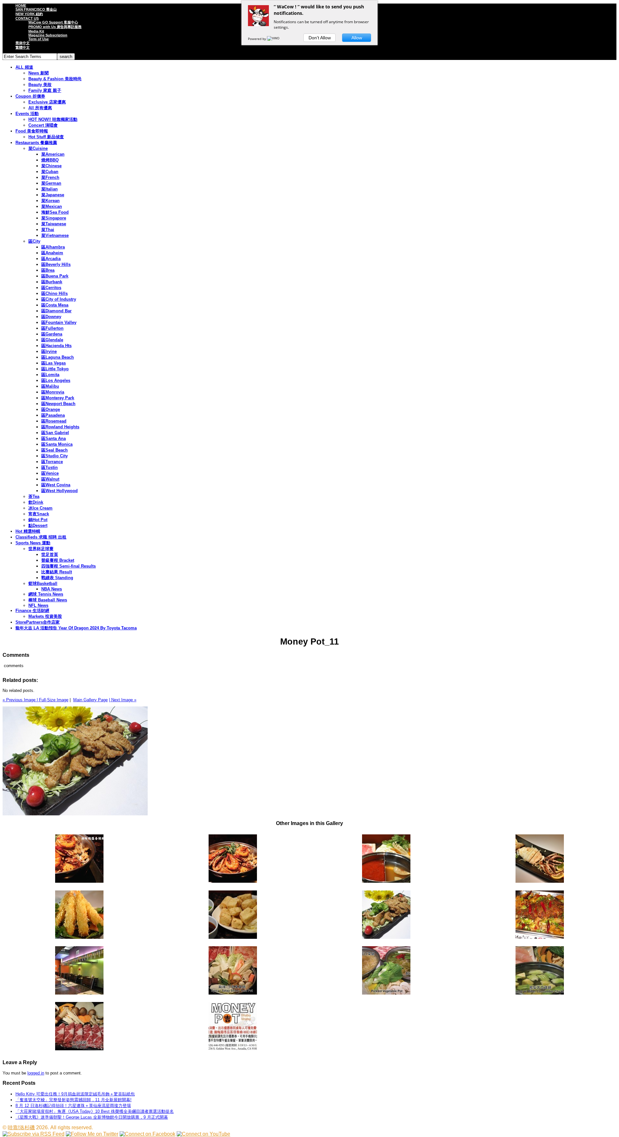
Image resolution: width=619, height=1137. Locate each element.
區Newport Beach (58, 403)
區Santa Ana (53, 438)
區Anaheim (52, 252)
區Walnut (50, 479)
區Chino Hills (54, 293)
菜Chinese (51, 165)
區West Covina (55, 484)
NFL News (38, 605)
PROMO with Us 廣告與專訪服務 (55, 27)
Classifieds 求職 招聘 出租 (40, 537)
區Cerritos (51, 287)
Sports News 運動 (32, 542)
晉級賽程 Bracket (57, 560)
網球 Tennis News (45, 594)
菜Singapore (53, 218)
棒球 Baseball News (47, 600)
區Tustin (49, 467)
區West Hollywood (59, 490)
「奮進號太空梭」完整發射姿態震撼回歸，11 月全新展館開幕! (73, 1099)
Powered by (257, 38)
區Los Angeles (55, 380)
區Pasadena (53, 415)
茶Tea (33, 496)
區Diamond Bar (56, 310)
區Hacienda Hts (56, 345)
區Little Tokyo (55, 368)
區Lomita (50, 374)
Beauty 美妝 (40, 84)
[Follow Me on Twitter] (92, 1134)
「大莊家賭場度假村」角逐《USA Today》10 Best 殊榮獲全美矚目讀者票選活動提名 (94, 1111)
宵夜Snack (38, 513)
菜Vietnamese (55, 235)
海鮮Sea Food (55, 212)
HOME (20, 5)
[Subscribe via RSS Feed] (33, 1134)
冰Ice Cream (40, 508)
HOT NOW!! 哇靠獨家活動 (52, 119)
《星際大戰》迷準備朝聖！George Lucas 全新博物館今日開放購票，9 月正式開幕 (91, 1117)
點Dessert (37, 525)
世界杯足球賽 (41, 548)
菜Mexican (51, 206)
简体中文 (22, 43)
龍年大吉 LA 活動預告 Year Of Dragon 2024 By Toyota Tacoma (76, 628)
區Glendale (52, 339)
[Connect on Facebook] (147, 1134)
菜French (50, 177)
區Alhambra (53, 247)
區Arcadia (51, 258)
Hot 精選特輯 (27, 531)
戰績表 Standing (57, 577)
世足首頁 (49, 554)
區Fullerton (52, 328)
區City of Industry (58, 299)
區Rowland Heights (60, 426)
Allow (356, 37)
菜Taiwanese (53, 223)
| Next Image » (122, 699)
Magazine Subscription (47, 35)
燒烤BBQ (50, 160)
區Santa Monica (57, 444)
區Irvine (49, 351)
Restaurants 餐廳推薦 (36, 142)
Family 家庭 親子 (44, 90)
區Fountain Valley (58, 322)
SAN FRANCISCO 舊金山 (36, 9)
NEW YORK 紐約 (29, 14)
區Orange (50, 409)
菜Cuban (49, 171)
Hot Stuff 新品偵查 (46, 136)
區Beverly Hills (56, 264)
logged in (35, 1073)
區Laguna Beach (57, 357)
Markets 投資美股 (45, 616)
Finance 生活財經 (32, 610)
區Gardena (51, 334)
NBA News (51, 589)
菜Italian (49, 189)
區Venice (50, 473)
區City (34, 241)
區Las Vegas (53, 363)
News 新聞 (38, 73)
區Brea (47, 270)
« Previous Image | (21, 699)
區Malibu (50, 386)
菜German (51, 183)
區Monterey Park (57, 397)
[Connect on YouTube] (203, 1134)
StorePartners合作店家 (37, 622)
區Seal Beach (54, 450)
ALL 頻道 (24, 67)
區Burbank (51, 281)
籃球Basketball (42, 583)
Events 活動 (27, 113)
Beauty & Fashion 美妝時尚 (55, 78)
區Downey (51, 316)
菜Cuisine (38, 148)
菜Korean (50, 200)
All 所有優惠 (40, 107)
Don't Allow (320, 37)
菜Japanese (52, 194)
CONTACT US (27, 18)
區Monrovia (52, 392)
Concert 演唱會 (43, 125)
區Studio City (54, 455)
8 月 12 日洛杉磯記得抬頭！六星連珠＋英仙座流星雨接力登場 (73, 1105)
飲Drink (35, 502)
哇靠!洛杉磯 (21, 1127)
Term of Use (38, 39)
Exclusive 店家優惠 (47, 102)
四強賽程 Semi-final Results (68, 566)
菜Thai (47, 229)
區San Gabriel (55, 432)
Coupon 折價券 (30, 96)
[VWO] (273, 38)
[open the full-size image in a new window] (75, 813)
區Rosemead (53, 421)
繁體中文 (22, 47)
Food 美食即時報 (31, 131)
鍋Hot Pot (37, 519)
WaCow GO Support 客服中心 (53, 22)
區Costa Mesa (54, 305)
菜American (52, 154)
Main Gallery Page (90, 699)
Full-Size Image (53, 699)
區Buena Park (54, 276)
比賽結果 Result (56, 571)
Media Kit (36, 31)
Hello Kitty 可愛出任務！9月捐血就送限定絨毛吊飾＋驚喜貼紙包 (75, 1094)
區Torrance (52, 461)
